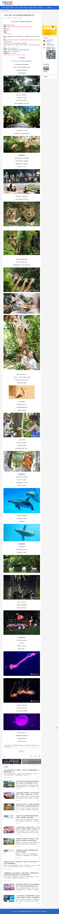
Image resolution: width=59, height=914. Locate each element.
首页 (4, 7)
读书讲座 (21, 7)
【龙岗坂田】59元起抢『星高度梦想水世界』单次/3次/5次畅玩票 (27, 873)
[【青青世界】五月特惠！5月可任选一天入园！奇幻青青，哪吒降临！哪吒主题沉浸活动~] (8, 864)
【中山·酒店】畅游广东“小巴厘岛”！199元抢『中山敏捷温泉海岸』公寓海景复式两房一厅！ (21, 793)
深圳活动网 (48, 43)
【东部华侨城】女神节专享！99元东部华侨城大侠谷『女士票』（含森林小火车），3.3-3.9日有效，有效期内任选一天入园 (27, 816)
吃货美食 (35, 7)
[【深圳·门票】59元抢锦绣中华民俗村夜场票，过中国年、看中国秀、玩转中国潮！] (8, 841)
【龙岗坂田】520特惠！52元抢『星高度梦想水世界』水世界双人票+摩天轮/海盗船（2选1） (28, 907)
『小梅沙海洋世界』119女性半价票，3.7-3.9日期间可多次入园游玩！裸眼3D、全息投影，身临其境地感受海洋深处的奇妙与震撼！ (28, 850)
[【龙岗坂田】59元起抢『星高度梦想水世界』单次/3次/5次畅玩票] (8, 875)
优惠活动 (40, 7)
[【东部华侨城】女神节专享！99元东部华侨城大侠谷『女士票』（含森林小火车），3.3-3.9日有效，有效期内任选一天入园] (8, 818)
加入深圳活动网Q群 (49, 39)
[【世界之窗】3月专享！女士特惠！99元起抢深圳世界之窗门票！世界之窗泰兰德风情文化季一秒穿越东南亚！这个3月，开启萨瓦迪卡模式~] (8, 829)
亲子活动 (17, 7)
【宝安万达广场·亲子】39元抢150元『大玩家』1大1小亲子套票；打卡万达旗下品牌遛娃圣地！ (21, 885)
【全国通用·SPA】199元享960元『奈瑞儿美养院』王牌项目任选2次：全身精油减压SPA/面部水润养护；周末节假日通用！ (21, 896)
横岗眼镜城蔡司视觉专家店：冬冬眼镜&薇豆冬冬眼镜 (46, 71)
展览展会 (26, 7)
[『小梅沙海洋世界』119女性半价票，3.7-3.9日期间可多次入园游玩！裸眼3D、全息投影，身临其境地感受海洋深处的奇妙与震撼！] (8, 852)
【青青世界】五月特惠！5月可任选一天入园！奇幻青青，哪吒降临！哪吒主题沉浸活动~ (27, 862)
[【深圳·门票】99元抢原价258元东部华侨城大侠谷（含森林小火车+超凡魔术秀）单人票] (8, 806)
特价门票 (44, 7)
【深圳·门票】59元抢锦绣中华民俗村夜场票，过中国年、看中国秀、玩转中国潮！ (27, 839)
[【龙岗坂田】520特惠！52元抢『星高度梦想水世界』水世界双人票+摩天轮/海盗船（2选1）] (8, 909)
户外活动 (31, 7)
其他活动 (49, 7)
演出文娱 (12, 7)
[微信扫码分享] (31, 779)
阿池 (4, 17)
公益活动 (7, 7)
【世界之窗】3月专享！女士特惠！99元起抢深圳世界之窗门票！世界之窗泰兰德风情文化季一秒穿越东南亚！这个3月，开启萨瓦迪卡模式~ (28, 827)
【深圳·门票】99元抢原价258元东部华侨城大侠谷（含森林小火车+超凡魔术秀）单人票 (27, 804)
